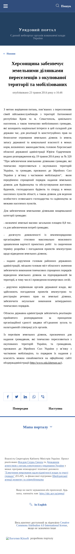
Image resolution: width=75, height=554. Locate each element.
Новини (11, 53)
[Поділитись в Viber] (43, 396)
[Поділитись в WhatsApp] (34, 396)
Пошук (66, 6)
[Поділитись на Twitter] (16, 396)
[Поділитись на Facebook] (8, 396)
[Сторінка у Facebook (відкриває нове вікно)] (31, 512)
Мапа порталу (35, 427)
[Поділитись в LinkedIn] (25, 396)
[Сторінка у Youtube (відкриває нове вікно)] (44, 512)
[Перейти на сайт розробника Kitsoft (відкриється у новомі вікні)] (17, 538)
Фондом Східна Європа (30, 462)
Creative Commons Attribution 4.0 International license (42, 524)
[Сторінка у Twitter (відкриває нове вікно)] (37, 512)
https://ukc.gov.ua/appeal (51, 493)
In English (40, 504)
